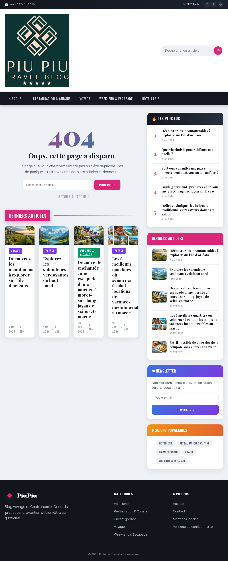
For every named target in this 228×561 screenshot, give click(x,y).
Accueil (178, 504)
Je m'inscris (185, 409)
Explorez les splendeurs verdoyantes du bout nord (54, 272)
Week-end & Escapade (116, 98)
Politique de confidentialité (193, 526)
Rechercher (107, 185)
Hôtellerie (150, 98)
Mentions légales (186, 519)
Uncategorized (168, 452)
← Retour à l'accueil (72, 196)
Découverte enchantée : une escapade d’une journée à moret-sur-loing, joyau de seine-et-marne (89, 289)
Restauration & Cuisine (52, 98)
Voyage (84, 98)
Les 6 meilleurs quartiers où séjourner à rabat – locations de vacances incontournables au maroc (123, 285)
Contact (179, 511)
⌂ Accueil (16, 98)
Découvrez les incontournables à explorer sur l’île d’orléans (20, 272)
